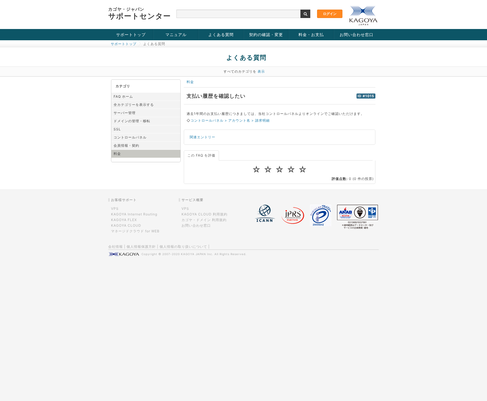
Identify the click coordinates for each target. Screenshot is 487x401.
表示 (261, 71)
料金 (117, 154)
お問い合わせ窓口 (356, 34)
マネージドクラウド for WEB (135, 231)
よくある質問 (221, 34)
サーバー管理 (125, 113)
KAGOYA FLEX (124, 220)
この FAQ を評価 (201, 155)
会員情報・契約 (126, 145)
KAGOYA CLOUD (126, 225)
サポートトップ (131, 34)
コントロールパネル (130, 137)
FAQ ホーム (123, 96)
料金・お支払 (311, 34)
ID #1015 (366, 96)
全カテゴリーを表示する (134, 105)
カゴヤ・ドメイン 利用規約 (204, 220)
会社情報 (115, 246)
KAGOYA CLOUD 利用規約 (204, 214)
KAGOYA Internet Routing (134, 214)
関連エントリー (202, 137)
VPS (115, 208)
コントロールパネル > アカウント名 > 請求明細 (230, 120)
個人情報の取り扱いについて (183, 246)
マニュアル (176, 34)
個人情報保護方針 (141, 246)
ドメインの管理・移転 (132, 121)
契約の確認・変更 (266, 34)
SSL (117, 129)
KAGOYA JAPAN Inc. (197, 254)
